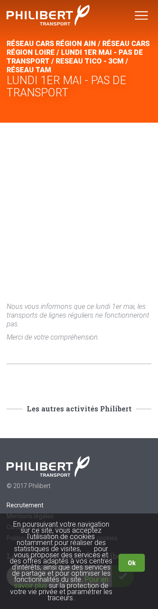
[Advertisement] (79, 206)
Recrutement (25, 505)
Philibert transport (48, 15)
